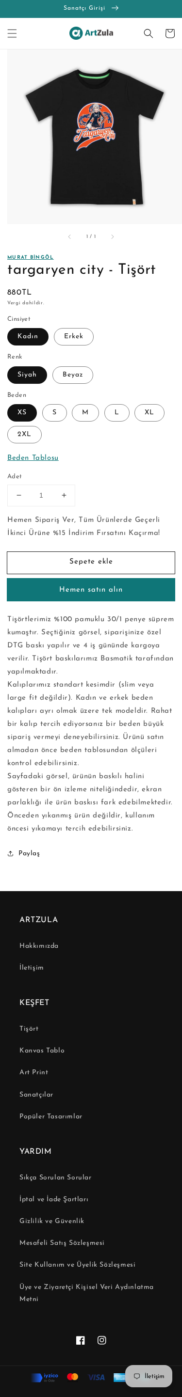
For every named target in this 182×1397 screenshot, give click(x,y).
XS (22, 412)
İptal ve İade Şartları (53, 1199)
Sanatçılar (36, 1095)
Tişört (29, 1029)
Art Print (33, 1072)
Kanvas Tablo (42, 1050)
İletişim (31, 968)
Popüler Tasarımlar (51, 1116)
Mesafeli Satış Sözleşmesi (62, 1243)
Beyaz (73, 374)
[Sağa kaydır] (112, 237)
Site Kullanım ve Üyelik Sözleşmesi (77, 1265)
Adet (14, 476)
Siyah (27, 374)
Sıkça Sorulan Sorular (55, 1177)
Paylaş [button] (29, 853)
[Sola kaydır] (70, 237)
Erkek (73, 336)
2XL (24, 434)
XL (149, 412)
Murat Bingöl (30, 257)
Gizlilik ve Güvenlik (51, 1221)
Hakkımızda (39, 946)
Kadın (27, 336)
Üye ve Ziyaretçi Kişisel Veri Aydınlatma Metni (86, 1293)
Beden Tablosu (33, 458)
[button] (12, 33)
